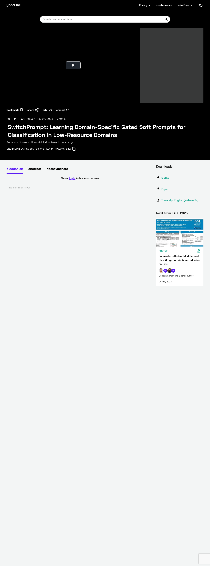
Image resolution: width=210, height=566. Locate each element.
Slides (165, 177)
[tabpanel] (80, 183)
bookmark (13, 109)
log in (72, 178)
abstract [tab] (34, 169)
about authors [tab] (57, 169)
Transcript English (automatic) (180, 200)
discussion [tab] (15, 169)
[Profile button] (200, 5)
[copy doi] (76, 149)
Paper (164, 188)
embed (60, 109)
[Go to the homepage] (14, 5)
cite (45, 109)
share (30, 109)
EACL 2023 (180, 213)
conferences (164, 5)
